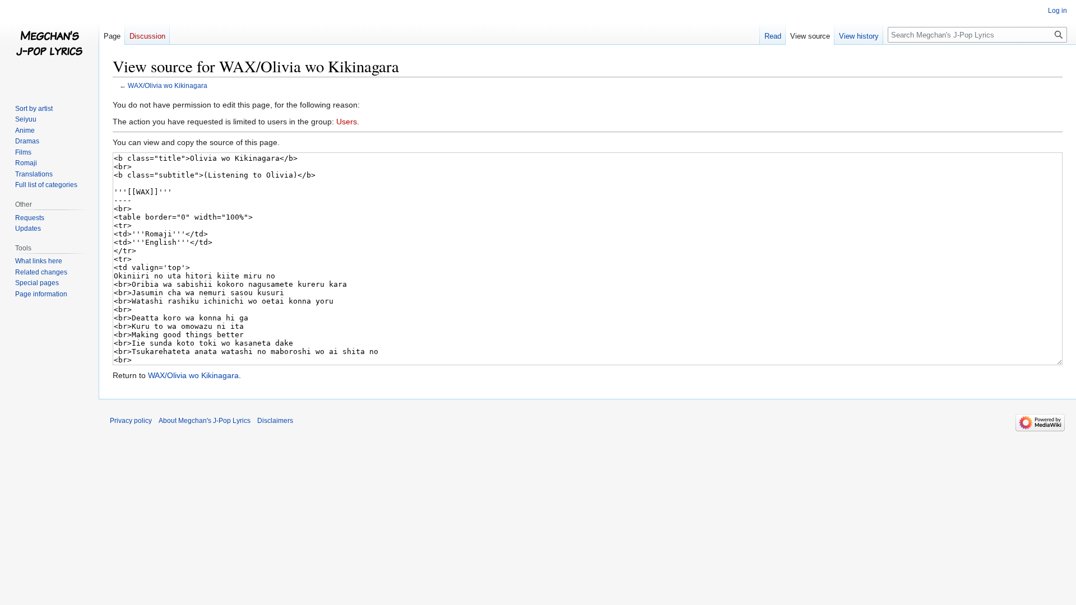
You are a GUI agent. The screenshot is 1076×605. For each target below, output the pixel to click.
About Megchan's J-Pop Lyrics (205, 421)
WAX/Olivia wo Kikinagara (167, 85)
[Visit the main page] (49, 45)
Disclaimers (275, 421)
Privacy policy (131, 421)
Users (346, 121)
